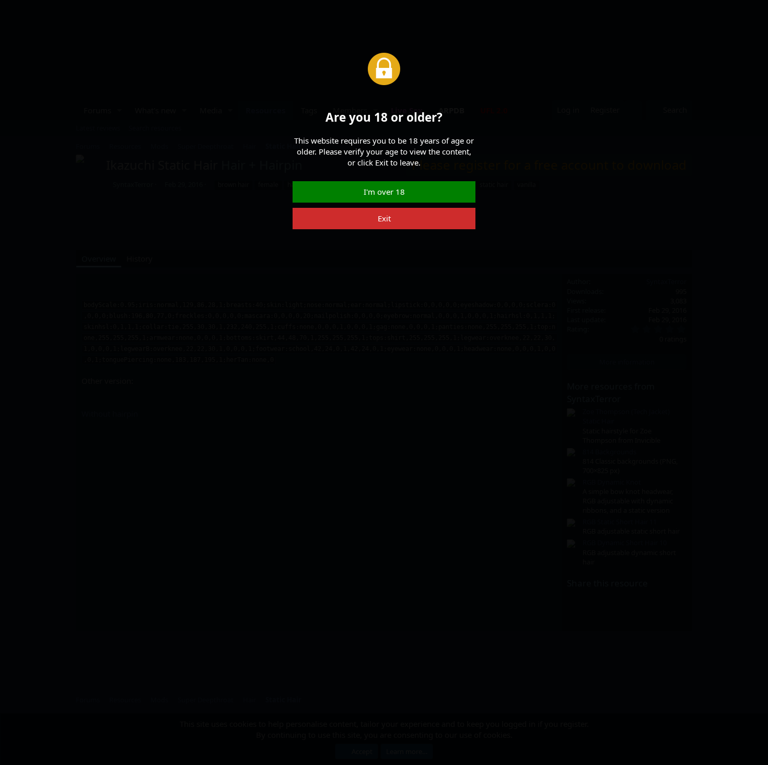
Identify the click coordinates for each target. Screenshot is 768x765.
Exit (384, 218)
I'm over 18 (384, 191)
